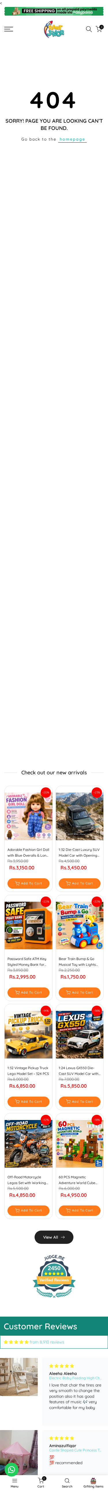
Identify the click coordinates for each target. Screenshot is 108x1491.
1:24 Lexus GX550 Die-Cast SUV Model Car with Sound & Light (78, 1071)
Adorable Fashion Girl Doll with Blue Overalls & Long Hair (28, 852)
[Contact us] (11, 1470)
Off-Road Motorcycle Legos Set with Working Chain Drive (26, 1180)
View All (50, 1237)
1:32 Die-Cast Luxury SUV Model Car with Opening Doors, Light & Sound (79, 852)
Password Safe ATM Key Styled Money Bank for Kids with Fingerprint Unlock (26, 962)
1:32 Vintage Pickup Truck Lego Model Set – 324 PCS (28, 1071)
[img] (16, 1342)
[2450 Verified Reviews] (54, 1299)
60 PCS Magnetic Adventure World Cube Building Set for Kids (77, 1180)
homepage (72, 139)
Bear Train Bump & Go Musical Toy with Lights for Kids (77, 962)
